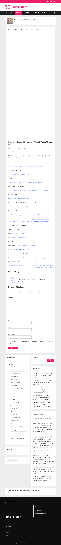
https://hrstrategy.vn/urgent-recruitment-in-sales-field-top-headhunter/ (26, 182)
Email (10, 327)
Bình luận (11, 297)
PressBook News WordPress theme (40, 543)
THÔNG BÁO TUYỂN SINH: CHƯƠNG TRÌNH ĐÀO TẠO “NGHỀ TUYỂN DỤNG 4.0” (43, 375)
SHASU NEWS (20, 6)
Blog (15, 22)
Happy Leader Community (17, 394)
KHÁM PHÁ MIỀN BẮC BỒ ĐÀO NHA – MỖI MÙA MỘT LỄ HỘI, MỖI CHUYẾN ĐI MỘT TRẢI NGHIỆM (43, 404)
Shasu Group (14, 367)
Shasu (21, 148)
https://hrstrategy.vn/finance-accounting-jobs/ (20, 174)
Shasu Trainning (15, 420)
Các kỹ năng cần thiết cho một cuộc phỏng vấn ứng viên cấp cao (24, 490)
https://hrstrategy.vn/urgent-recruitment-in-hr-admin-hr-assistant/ (25, 166)
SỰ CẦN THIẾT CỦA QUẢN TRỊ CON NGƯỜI (26, 19)
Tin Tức (17, 261)
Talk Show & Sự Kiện (40, 13)
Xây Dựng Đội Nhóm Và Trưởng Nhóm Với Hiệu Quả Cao (31, 279)
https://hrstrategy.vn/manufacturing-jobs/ (19, 198)
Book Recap (20, 281)
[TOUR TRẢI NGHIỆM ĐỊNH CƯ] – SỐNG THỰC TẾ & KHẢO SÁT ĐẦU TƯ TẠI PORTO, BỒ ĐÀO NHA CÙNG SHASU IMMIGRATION (43, 461)
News (14, 396)
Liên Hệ (7, 1)
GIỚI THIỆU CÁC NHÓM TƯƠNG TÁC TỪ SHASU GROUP (43, 481)
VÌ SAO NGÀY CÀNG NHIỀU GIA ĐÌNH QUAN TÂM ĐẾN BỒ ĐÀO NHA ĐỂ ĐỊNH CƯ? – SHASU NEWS (43, 421)
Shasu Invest (14, 379)
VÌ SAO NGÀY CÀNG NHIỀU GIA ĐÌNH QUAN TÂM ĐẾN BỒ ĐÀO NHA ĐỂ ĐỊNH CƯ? (43, 383)
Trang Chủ (8, 532)
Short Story (15, 399)
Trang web (11, 334)
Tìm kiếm (35, 358)
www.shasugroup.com (41, 516)
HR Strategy (12, 261)
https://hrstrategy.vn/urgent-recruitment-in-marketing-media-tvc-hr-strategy (28, 190)
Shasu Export (14, 385)
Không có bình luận (29, 148)
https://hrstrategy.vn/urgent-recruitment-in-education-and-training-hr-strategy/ (29, 215)
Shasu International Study (17, 382)
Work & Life (14, 408)
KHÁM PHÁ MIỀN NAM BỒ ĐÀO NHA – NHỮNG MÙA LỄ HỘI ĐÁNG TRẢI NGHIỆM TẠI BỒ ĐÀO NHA (43, 390)
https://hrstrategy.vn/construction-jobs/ (18, 207)
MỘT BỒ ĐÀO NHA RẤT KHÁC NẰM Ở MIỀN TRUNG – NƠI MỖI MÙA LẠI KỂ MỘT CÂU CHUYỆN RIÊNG (43, 397)
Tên (9, 320)
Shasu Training (14, 376)
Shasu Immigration (15, 373)
